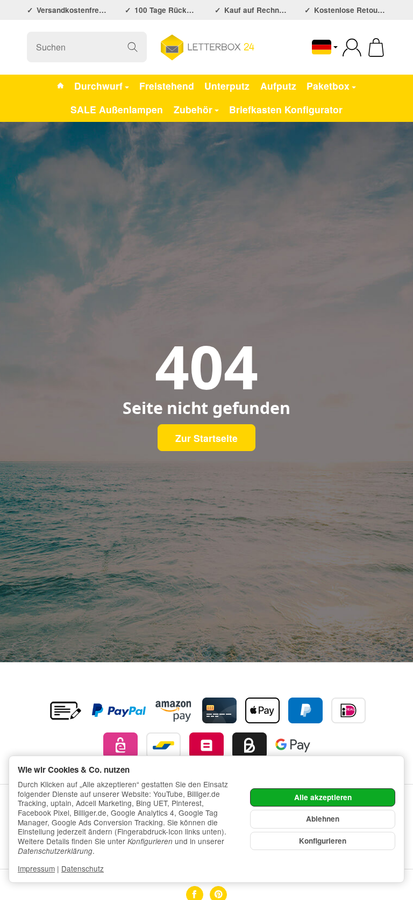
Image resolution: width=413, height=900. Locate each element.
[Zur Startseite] (206, 47)
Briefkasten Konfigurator (286, 109)
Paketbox (328, 85)
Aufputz (278, 85)
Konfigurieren (322, 841)
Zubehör (193, 109)
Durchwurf (98, 85)
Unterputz (227, 85)
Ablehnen (322, 819)
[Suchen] (132, 47)
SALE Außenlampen (116, 109)
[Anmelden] (352, 47)
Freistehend (166, 85)
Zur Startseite (206, 438)
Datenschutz (82, 868)
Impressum (36, 868)
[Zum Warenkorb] (376, 47)
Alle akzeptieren (323, 797)
